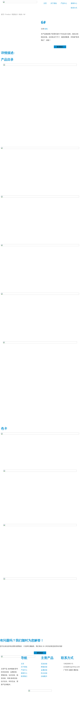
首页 (2, 14)
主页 (45, 3)
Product (8, 14)
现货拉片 (15, 14)
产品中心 (64, 3)
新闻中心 (74, 3)
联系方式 (74, 8)
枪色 (20, 14)
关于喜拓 (54, 3)
